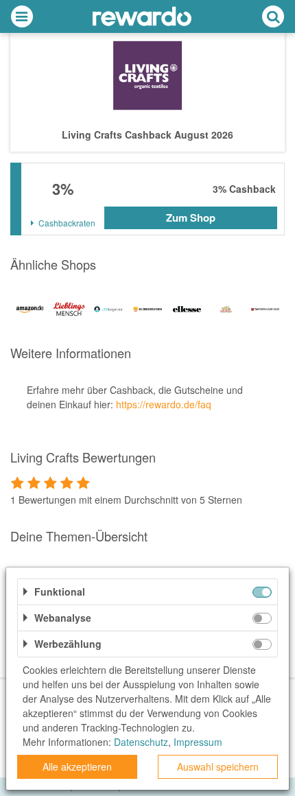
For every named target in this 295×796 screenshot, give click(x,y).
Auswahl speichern (218, 766)
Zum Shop (190, 217)
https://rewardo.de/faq (163, 404)
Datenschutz (141, 742)
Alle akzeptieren (77, 766)
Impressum (198, 742)
